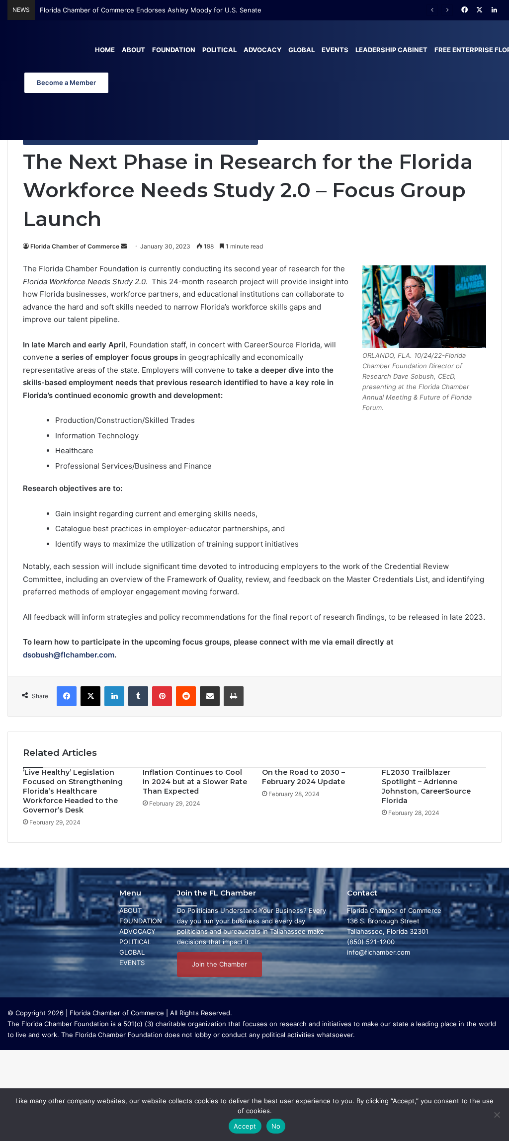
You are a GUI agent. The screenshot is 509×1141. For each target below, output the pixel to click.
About (133, 50)
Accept (245, 1126)
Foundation (173, 50)
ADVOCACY (137, 931)
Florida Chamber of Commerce (74, 246)
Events (335, 50)
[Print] (234, 696)
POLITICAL (135, 942)
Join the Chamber (219, 964)
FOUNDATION (140, 921)
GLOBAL (132, 952)
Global (301, 50)
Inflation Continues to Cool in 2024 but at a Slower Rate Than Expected (195, 782)
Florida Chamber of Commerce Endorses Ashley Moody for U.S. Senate (150, 10)
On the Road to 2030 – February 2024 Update (303, 777)
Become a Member (66, 82)
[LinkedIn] (114, 696)
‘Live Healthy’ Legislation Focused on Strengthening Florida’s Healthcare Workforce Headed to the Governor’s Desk (73, 791)
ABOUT (130, 910)
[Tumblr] (138, 696)
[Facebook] (67, 696)
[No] (497, 1115)
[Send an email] (124, 246)
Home (105, 50)
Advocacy (262, 50)
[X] (90, 696)
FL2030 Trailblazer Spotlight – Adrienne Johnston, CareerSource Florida (426, 786)
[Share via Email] (210, 696)
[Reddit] (186, 696)
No (276, 1126)
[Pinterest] (162, 696)
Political (219, 50)
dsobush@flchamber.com (68, 654)
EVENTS (132, 963)
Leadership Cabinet (391, 50)
